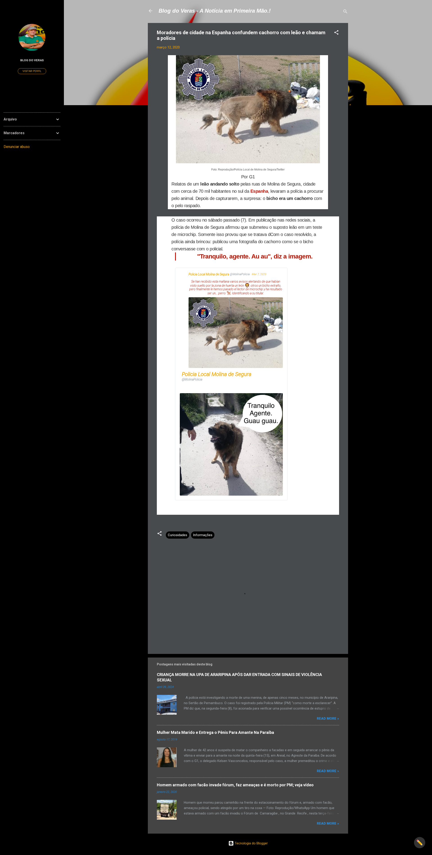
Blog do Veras (32, 60)
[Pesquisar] (345, 12)
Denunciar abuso (17, 147)
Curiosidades (177, 535)
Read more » (328, 719)
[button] (336, 33)
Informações (202, 535)
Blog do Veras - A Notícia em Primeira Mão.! (215, 11)
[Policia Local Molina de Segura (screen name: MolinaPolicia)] (184, 275)
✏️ (419, 842)
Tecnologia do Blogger (251, 843)
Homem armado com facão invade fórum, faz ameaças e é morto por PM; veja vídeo (235, 784)
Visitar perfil (31, 71)
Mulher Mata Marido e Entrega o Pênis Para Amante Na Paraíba (215, 732)
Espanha (259, 191)
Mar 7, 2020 (259, 274)
